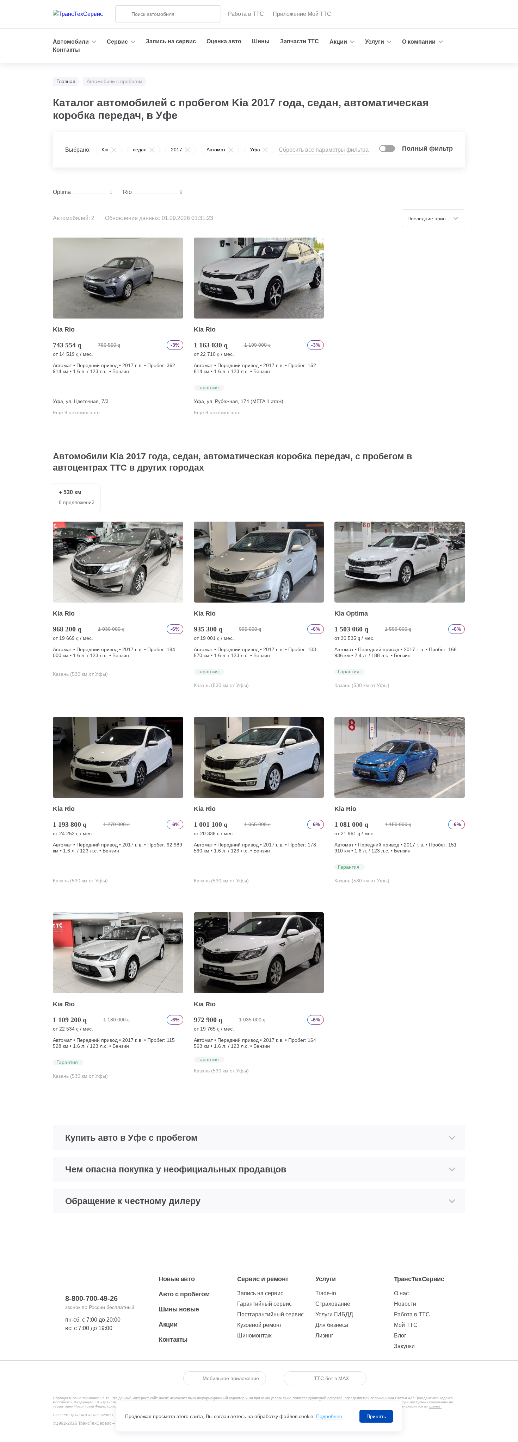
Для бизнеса (331, 1325)
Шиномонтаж (254, 1336)
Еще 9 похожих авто (76, 412)
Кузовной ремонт (259, 1325)
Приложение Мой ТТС (302, 14)
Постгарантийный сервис (270, 1314)
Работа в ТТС (246, 14)
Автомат (216, 149)
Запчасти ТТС (299, 41)
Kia (105, 149)
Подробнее (329, 1416)
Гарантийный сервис (264, 1304)
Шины (261, 41)
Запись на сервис (171, 41)
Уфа (255, 149)
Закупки (404, 1346)
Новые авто (177, 1279)
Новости (405, 1304)
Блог (400, 1336)
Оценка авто (223, 41)
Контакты (66, 50)
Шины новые (179, 1309)
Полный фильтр (427, 148)
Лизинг (324, 1336)
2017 (176, 149)
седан (140, 149)
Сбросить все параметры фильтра (324, 150)
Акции (168, 1324)
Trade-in (325, 1293)
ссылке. (435, 1406)
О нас (401, 1293)
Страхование (332, 1304)
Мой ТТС (406, 1325)
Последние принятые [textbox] (432, 218)
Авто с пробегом (184, 1294)
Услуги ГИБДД (334, 1314)
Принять (376, 1416)
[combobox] (433, 218)
